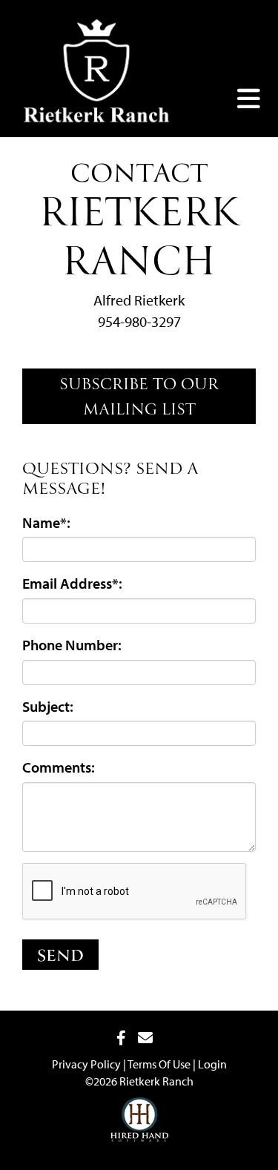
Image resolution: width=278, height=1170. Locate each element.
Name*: (46, 522)
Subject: (47, 706)
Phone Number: (72, 644)
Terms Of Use (159, 1064)
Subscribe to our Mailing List (139, 398)
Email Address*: (72, 583)
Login (212, 1064)
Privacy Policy (86, 1064)
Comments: (58, 767)
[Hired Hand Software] (139, 1108)
